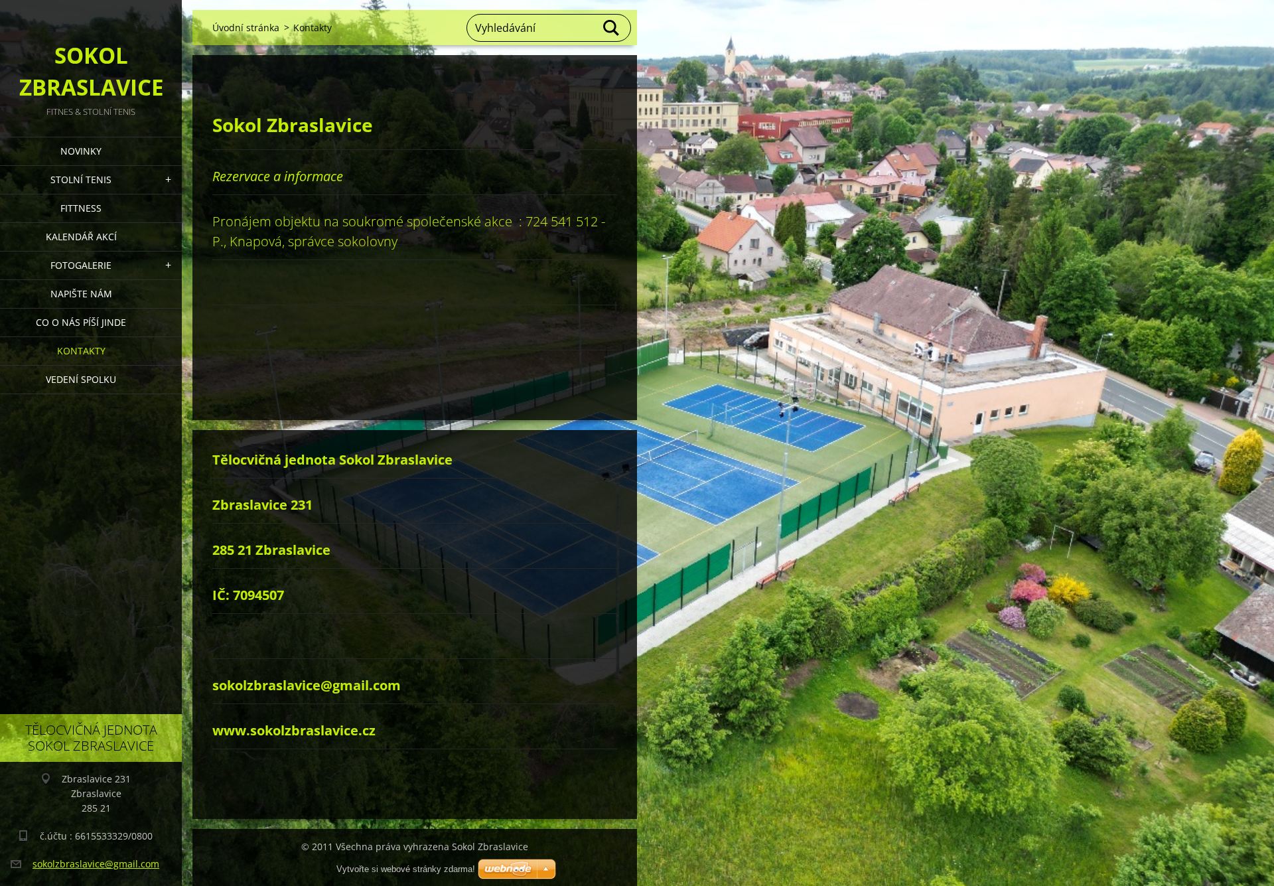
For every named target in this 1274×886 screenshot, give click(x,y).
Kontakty (81, 350)
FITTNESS (81, 208)
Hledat (611, 28)
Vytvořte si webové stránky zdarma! (405, 869)
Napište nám (81, 293)
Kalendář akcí (81, 236)
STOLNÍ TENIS (80, 179)
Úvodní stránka (245, 27)
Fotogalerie (80, 265)
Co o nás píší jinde (81, 322)
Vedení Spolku (81, 379)
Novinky (81, 151)
